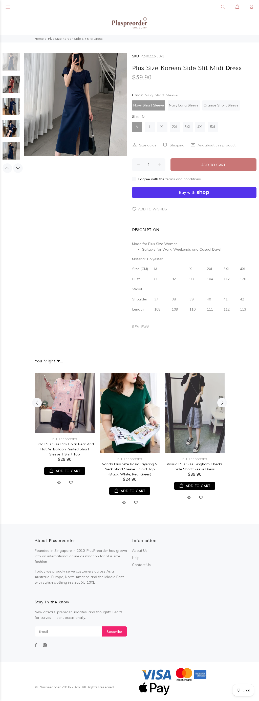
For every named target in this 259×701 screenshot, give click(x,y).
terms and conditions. (183, 179)
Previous (7, 168)
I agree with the (170, 179)
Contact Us (141, 564)
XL (162, 126)
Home (39, 38)
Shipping (177, 145)
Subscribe (114, 631)
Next (18, 168)
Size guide (148, 145)
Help (136, 557)
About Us (139, 550)
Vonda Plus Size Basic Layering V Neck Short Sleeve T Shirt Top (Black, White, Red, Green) (130, 469)
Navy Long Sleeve (184, 105)
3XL (188, 126)
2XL (175, 126)
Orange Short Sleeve (221, 105)
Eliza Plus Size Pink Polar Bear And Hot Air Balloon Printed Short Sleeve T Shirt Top (65, 449)
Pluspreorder (64, 439)
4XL (200, 126)
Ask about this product (216, 145)
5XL (213, 126)
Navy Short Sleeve (148, 105)
